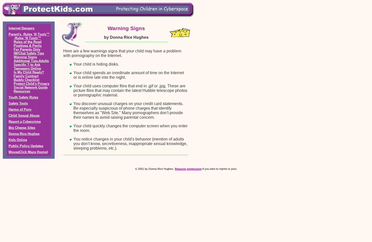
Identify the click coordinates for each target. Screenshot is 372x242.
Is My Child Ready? (29, 72)
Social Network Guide (31, 87)
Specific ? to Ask (27, 65)
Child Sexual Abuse (24, 115)
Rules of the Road (28, 42)
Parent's (29, 34)
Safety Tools (18, 103)
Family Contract (26, 76)
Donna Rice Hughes (24, 134)
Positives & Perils (28, 46)
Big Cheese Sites (22, 128)
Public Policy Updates (26, 146)
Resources (22, 91)
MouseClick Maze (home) (28, 152)
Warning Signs (25, 57)
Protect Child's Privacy (31, 84)
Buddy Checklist (26, 80)
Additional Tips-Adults (31, 61)
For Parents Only (27, 49)
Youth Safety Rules (23, 97)
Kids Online (18, 140)
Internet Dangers (21, 28)
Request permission (188, 168)
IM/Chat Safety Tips (29, 53)
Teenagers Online (27, 68)
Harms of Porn (20, 109)
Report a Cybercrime (25, 122)
